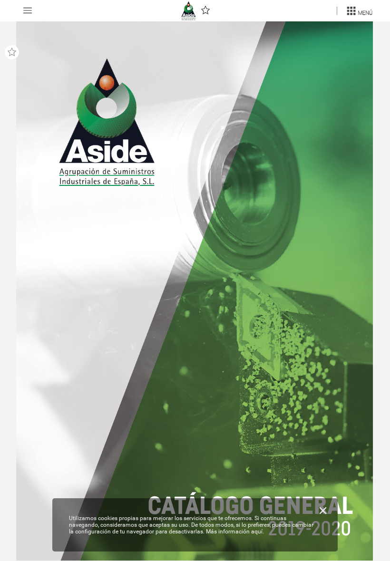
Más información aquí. (235, 531)
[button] (27, 10)
